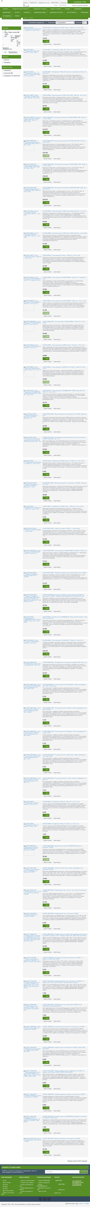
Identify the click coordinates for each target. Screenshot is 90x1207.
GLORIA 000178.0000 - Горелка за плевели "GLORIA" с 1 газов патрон (61, 528)
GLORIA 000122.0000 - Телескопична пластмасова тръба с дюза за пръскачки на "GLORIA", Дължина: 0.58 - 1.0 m (64, 438)
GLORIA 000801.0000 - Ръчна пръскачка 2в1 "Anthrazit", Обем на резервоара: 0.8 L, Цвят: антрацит (65, 708)
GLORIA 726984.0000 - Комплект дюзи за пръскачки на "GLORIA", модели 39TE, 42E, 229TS (64, 1048)
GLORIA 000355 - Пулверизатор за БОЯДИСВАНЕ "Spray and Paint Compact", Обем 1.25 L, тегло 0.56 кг (65, 617)
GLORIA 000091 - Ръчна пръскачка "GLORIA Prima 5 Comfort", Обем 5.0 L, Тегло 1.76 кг (64, 367)
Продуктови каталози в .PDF (44, 1188)
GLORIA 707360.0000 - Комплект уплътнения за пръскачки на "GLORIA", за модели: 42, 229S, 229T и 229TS (63, 958)
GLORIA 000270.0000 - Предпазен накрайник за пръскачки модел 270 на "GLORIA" (65, 572)
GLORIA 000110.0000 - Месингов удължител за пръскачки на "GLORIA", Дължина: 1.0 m (64, 414)
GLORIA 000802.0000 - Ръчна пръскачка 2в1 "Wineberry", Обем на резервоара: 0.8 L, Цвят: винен (64, 732)
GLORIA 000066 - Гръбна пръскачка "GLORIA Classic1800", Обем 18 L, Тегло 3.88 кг (65, 233)
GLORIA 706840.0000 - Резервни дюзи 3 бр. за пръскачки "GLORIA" (60, 913)
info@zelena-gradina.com (59, 1191)
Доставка (5, 1184)
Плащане (5, 1186)
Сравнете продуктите (44, 1182)
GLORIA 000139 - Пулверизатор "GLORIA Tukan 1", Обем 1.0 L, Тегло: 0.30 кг (63, 506)
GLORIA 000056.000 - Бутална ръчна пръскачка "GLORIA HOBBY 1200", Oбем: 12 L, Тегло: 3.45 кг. (64, 118)
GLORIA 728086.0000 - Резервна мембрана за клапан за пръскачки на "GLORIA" (64, 1094)
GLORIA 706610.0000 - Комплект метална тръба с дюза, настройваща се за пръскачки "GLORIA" (63, 868)
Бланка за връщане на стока (26, 1192)
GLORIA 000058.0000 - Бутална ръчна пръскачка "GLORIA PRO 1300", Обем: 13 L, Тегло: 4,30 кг (64, 141)
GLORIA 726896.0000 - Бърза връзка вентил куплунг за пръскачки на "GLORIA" (64, 1026)
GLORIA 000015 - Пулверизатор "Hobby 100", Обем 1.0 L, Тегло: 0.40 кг (62, 49)
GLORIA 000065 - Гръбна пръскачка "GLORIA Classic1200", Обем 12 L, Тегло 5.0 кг (65, 211)
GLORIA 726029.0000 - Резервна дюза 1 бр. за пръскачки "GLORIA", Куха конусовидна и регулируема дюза (62, 1005)
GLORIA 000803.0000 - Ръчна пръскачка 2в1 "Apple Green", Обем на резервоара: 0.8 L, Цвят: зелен (64, 755)
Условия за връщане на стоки (26, 1185)
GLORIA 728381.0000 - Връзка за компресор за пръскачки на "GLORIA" (61, 1138)
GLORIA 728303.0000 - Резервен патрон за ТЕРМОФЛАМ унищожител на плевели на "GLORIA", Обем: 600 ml (64, 1117)
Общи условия (7, 1182)
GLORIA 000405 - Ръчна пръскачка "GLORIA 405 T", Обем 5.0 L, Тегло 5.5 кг (63, 640)
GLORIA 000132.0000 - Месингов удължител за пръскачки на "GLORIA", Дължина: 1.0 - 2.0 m (64, 483)
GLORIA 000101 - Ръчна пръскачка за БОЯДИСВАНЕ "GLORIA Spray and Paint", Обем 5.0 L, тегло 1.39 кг (64, 391)
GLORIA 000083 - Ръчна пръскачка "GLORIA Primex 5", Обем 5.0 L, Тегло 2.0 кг (64, 345)
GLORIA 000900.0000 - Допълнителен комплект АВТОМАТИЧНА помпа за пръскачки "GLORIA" (62, 846)
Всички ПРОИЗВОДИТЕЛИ (42, 1185)
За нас (4, 1180)
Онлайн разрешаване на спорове (26, 1188)
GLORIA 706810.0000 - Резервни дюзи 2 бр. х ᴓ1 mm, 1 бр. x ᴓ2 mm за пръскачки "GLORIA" (64, 890)
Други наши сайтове (8, 1190)
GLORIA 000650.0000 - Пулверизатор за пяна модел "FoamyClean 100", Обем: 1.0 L (65, 662)
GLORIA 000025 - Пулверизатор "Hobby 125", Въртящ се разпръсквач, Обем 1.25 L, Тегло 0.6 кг (65, 72)
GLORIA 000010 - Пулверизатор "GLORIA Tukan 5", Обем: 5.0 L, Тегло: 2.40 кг (63, 27)
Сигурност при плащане (27, 1182)
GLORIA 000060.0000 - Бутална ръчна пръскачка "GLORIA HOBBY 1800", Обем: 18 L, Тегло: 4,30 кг (65, 165)
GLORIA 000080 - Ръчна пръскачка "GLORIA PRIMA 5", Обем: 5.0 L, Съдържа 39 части (64, 278)
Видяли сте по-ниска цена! (7, 1193)
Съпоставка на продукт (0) (36, 22)
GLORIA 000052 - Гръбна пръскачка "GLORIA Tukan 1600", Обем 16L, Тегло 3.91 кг (65, 95)
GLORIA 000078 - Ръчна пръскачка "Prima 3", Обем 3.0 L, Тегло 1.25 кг (61, 255)
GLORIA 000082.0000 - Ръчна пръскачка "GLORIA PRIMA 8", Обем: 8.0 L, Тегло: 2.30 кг (64, 322)
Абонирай (83, 1171)
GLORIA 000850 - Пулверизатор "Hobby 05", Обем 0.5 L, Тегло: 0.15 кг (61, 801)
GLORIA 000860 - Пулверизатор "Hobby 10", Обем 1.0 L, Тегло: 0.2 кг (61, 823)
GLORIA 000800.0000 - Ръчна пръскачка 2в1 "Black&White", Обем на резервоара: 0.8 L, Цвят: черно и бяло (64, 685)
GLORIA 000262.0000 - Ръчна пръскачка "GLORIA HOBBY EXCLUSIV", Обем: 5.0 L (65, 550)
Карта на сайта (42, 1191)
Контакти (5, 1188)
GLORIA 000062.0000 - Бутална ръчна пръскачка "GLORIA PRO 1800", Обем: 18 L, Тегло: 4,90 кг (64, 188)
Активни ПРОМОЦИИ (44, 1180)
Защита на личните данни (27, 1180)
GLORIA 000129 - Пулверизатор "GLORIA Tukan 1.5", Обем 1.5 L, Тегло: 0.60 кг (64, 461)
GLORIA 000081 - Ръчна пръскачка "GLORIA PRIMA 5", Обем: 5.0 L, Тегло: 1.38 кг (64, 301)
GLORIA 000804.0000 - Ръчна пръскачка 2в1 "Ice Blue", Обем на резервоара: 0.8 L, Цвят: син (65, 779)
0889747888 (58, 1180)
